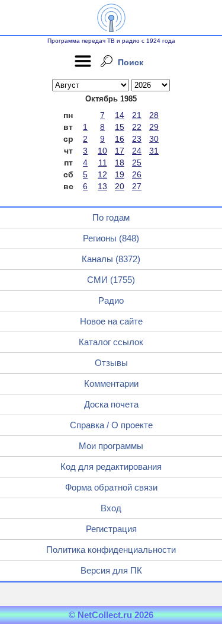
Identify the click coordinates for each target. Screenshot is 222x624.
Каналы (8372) (111, 259)
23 (136, 139)
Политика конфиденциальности (111, 550)
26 (136, 174)
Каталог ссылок (111, 342)
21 (136, 115)
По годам (111, 217)
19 (119, 174)
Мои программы (111, 446)
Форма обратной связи (111, 487)
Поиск (130, 62)
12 (102, 174)
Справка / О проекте (111, 425)
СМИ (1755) (111, 280)
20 (119, 186)
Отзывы (111, 363)
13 (102, 186)
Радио (111, 300)
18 (119, 162)
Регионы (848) (111, 238)
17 (119, 150)
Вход (111, 508)
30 (154, 139)
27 (136, 186)
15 (119, 127)
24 (136, 150)
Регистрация (111, 529)
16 (119, 139)
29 (154, 127)
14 (119, 115)
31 (154, 150)
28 (154, 115)
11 (102, 162)
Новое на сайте (111, 321)
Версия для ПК (111, 570)
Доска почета (111, 404)
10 (102, 150)
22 (136, 127)
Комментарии (111, 383)
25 (136, 162)
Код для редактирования (111, 466)
